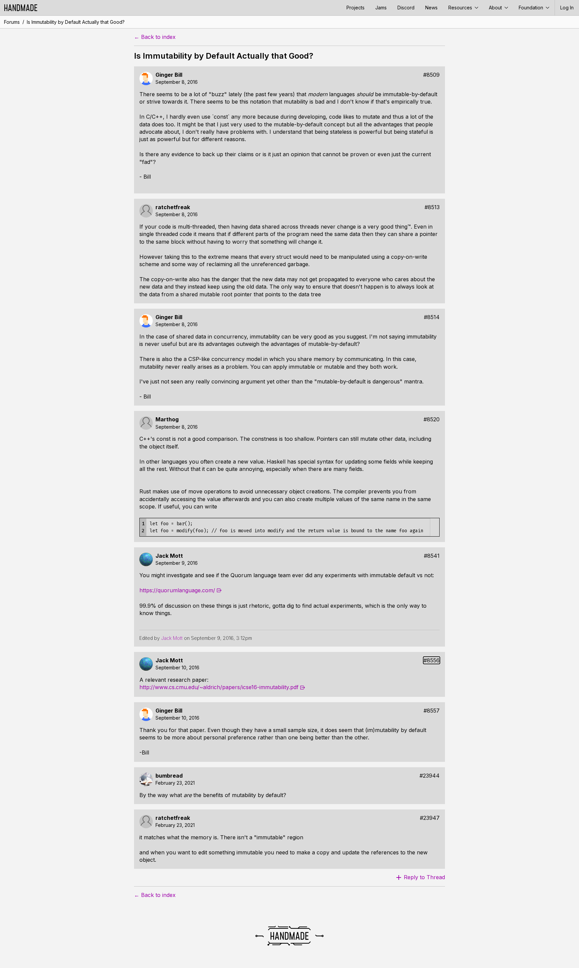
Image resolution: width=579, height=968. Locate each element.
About (496, 7)
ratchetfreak (172, 207)
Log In (567, 7)
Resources (460, 7)
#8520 (432, 419)
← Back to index (155, 37)
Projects (355, 7)
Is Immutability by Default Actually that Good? (76, 22)
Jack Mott (169, 556)
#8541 (432, 556)
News (431, 7)
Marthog (167, 419)
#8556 (432, 660)
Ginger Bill (168, 75)
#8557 (432, 711)
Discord (405, 7)
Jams (381, 7)
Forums (12, 22)
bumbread (169, 776)
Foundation (531, 7)
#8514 (432, 317)
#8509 (431, 75)
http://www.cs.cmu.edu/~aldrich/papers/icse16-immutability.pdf (219, 687)
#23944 (430, 776)
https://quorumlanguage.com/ (177, 590)
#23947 (430, 818)
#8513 (432, 207)
